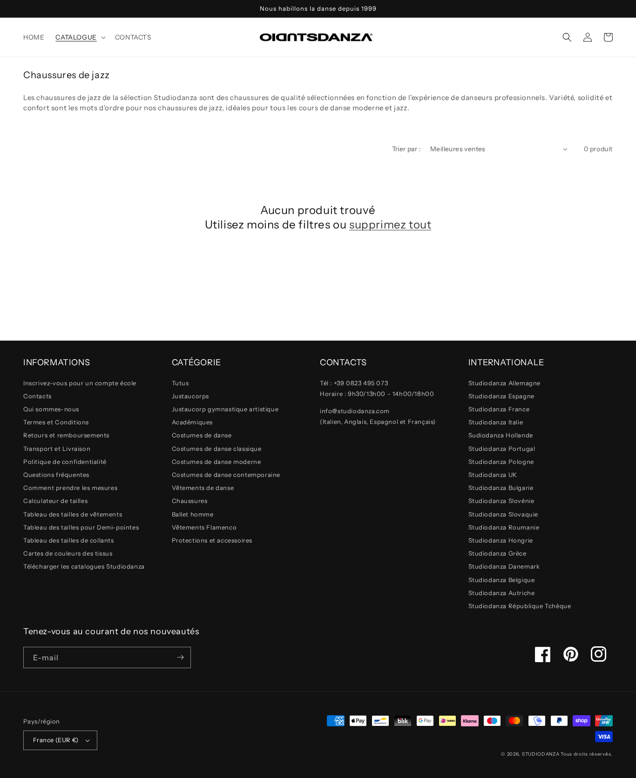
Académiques (192, 422)
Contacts (37, 396)
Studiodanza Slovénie (501, 500)
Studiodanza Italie (495, 422)
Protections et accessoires (212, 540)
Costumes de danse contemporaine (226, 474)
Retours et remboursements (66, 435)
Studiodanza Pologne (501, 461)
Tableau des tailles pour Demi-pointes (81, 527)
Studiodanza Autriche (501, 593)
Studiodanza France (499, 409)
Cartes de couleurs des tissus (67, 553)
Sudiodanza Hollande (500, 435)
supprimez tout (390, 224)
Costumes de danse (202, 435)
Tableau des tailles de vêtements (72, 514)
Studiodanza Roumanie (504, 527)
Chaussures (190, 500)
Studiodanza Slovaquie (503, 514)
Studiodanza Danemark (504, 566)
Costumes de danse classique (217, 448)
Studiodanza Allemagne (504, 383)
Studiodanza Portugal (501, 448)
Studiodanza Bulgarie (501, 487)
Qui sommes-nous (51, 409)
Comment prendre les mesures (70, 487)
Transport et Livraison (56, 448)
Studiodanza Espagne (501, 396)
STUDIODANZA (541, 754)
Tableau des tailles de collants (68, 540)
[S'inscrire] (180, 657)
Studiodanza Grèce (497, 553)
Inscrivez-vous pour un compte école (79, 383)
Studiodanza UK (492, 474)
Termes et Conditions (56, 422)
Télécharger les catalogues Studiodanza (84, 566)
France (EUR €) (56, 740)
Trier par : (406, 149)
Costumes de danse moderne (216, 461)
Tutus (180, 383)
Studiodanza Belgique (501, 580)
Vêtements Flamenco (204, 527)
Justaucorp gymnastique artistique (225, 409)
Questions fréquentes (56, 474)
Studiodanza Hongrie (500, 540)
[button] (79, 37)
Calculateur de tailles (55, 500)
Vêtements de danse (203, 487)
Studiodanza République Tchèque (519, 606)
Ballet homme (193, 514)
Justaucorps (191, 396)
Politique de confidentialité (65, 461)
